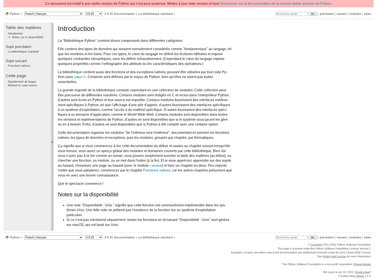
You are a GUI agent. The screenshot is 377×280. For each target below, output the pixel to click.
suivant (341, 13)
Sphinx (360, 276)
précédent (327, 13)
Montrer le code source (22, 85)
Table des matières (23, 27)
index (367, 13)
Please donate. (362, 264)
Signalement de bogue (22, 81)
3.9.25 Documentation (119, 13)
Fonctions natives (19, 65)
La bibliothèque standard (155, 13)
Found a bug (362, 272)
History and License (334, 256)
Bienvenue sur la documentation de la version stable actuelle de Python (276, 3)
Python (15, 13)
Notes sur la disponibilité (27, 37)
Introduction (15, 33)
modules (355, 13)
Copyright (316, 244)
